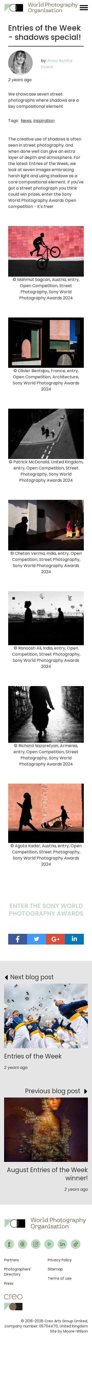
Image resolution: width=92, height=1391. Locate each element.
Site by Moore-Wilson (69, 1331)
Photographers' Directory (17, 1272)
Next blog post (32, 977)
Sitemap (55, 1269)
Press (8, 1283)
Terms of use (60, 1278)
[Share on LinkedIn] (74, 939)
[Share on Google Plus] (55, 939)
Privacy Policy (60, 1260)
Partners (11, 1260)
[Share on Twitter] (36, 939)
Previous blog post (52, 1091)
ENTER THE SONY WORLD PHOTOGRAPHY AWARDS (46, 910)
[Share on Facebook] (17, 939)
